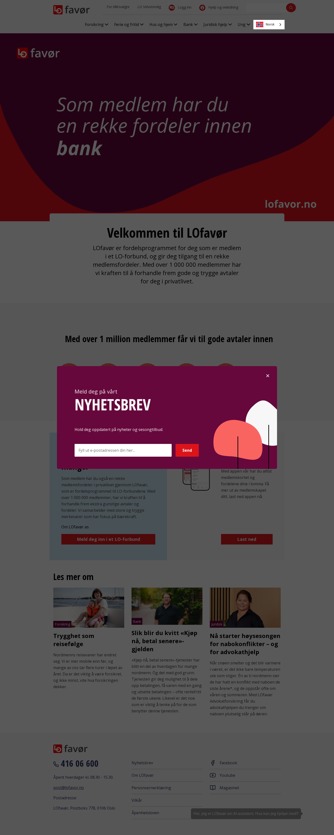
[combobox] (269, 24)
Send (187, 450)
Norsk (270, 24)
